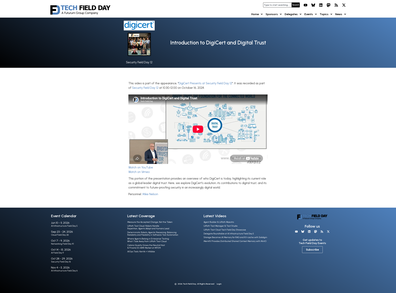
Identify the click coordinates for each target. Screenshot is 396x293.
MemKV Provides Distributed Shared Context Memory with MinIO (235, 241)
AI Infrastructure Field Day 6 (64, 270)
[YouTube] (305, 5)
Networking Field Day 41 (62, 244)
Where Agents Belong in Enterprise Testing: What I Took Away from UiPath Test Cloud (148, 240)
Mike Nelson (150, 194)
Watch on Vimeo (139, 172)
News (338, 14)
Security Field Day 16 (61, 261)
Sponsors (272, 14)
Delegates (291, 14)
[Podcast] (336, 5)
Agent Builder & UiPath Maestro (219, 222)
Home (255, 14)
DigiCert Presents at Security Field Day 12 (205, 83)
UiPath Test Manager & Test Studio (220, 226)
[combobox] (277, 4)
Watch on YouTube (140, 167)
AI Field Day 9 (57, 252)
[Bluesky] (313, 5)
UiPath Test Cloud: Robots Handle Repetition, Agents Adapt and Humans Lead (148, 227)
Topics (324, 14)
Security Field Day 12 (139, 62)
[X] (343, 5)
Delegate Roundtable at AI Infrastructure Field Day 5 (229, 233)
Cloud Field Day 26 (60, 235)
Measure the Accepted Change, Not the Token (149, 222)
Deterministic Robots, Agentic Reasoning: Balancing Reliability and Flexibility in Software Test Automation (152, 233)
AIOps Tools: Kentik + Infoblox (141, 251)
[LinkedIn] (321, 5)
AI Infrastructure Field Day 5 (64, 226)
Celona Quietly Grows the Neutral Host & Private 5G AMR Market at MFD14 (146, 246)
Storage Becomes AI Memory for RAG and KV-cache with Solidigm (235, 237)
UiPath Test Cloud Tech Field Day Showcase (225, 229)
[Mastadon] (328, 5)
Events (308, 14)
